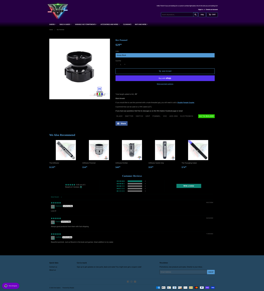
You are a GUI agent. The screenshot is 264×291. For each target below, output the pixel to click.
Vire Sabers (57, 288)
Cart (214, 14)
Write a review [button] (188, 186)
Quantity (118, 61)
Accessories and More (109, 24)
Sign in (200, 9)
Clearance (127, 24)
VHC (165, 116)
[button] (121, 181)
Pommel (157, 116)
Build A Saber (65, 24)
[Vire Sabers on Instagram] (131, 282)
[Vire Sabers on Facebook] (128, 282)
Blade (120, 116)
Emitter (129, 116)
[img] (56, 203)
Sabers (52, 24)
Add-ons (173, 116)
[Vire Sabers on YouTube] (135, 282)
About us (52, 270)
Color (117, 51)
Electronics (186, 116)
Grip (148, 116)
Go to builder (206, 116)
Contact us (53, 267)
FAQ (202, 14)
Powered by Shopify (68, 288)
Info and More (141, 24)
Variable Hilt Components (85, 24)
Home (51, 29)
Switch (139, 116)
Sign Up (210, 272)
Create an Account (212, 9)
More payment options (165, 84)
